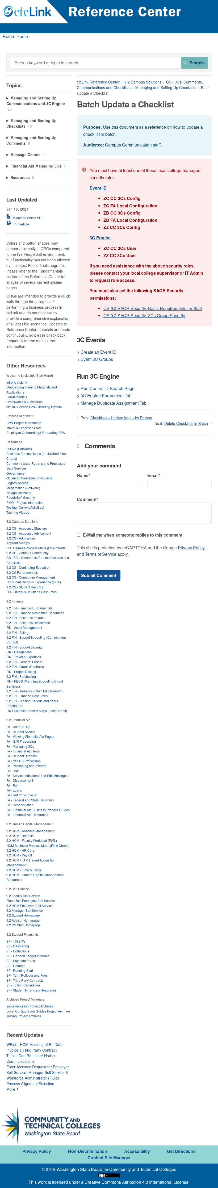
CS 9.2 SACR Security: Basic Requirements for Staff (152, 308)
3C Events (91, 340)
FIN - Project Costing (21, 671)
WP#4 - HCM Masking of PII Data (34, 1044)
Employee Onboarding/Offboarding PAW (35, 432)
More (10, 1089)
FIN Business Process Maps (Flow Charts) (36, 710)
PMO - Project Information (25, 502)
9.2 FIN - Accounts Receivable (28, 622)
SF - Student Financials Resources (31, 990)
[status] (144, 135)
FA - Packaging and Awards (26, 765)
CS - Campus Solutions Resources (31, 591)
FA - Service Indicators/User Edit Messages (37, 775)
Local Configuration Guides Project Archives (38, 1011)
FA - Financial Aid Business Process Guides (38, 810)
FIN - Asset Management (24, 627)
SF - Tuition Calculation (23, 985)
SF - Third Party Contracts (24, 980)
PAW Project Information (23, 422)
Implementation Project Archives (29, 1006)
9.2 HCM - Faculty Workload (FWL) (31, 840)
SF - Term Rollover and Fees (27, 975)
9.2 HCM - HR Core (20, 850)
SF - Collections (17, 951)
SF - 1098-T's (15, 941)
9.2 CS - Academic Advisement (28, 533)
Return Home (15, 36)
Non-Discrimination (87, 1151)
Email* (153, 475)
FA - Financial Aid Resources (27, 814)
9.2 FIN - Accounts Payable (25, 617)
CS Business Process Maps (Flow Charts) (36, 548)
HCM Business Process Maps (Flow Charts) (37, 845)
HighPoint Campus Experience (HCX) (33, 582)
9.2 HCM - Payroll (19, 855)
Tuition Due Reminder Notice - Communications (31, 1058)
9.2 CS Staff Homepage (23, 925)
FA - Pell (12, 785)
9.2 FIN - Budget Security (24, 647)
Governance (15, 473)
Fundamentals (16, 397)
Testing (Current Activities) (25, 507)
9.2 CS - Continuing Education (28, 567)
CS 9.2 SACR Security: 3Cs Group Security (144, 315)
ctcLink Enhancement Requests (29, 478)
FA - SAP (12, 770)
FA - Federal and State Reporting (30, 800)
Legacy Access (17, 482)
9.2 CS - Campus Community (27, 552)
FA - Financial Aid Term (23, 751)
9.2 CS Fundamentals (22, 572)
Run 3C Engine (98, 376)
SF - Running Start (19, 970)
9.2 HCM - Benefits (19, 835)
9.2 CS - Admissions (21, 538)
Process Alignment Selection (30, 1083)
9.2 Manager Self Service (24, 910)
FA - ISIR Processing (21, 741)
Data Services (16, 468)
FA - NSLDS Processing (23, 761)
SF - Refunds (15, 965)
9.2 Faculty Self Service (23, 895)
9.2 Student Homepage (23, 915)
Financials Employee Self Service (30, 900)
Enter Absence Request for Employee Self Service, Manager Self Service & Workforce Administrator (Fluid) (38, 1072)
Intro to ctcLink (16, 382)
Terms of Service (100, 554)
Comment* (87, 499)
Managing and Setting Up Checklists (165, 87)
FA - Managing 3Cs (20, 746)
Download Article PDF (27, 217)
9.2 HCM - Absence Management (30, 831)
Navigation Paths (18, 492)
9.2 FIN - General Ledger (24, 661)
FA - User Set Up (18, 726)
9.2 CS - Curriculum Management (30, 577)
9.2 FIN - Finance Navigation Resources (35, 612)
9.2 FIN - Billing (17, 632)
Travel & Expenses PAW (23, 427)
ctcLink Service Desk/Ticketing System (34, 406)
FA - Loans (14, 790)
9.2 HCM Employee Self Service (29, 905)
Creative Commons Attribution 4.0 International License (136, 1182)
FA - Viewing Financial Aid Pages (30, 736)
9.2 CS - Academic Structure (26, 528)
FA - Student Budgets (21, 756)
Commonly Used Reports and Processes (35, 463)
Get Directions (181, 1151)
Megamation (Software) (23, 488)
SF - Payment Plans (20, 960)
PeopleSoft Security (20, 497)
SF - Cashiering (17, 946)
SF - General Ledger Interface (27, 955)
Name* (83, 475)
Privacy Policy (191, 548)
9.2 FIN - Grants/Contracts (25, 666)
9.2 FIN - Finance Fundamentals (29, 608)
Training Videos (17, 512)
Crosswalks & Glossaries (24, 401)
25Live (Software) (19, 448)
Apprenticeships (18, 543)
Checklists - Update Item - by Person (121, 417)
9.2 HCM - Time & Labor (23, 870)
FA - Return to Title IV (21, 795)
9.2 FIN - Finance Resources (27, 695)
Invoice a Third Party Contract (31, 1050)
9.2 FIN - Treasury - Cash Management (34, 691)
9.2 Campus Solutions (142, 82)
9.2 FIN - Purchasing (21, 676)
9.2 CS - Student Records (24, 587)
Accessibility (137, 1151)
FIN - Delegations (19, 652)
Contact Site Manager (109, 1157)
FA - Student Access (20, 731)
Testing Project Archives (23, 1016)
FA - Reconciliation (19, 804)
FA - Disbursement (19, 780)
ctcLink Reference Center (98, 82)
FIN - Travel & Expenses (23, 656)
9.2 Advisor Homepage (23, 920)
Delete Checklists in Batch (186, 423)
